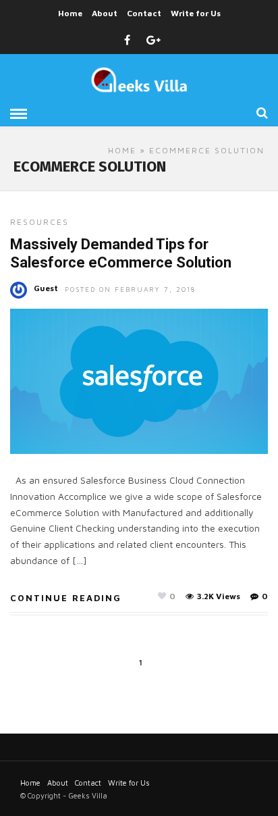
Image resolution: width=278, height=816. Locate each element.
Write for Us (196, 13)
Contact (144, 13)
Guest (46, 288)
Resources (39, 222)
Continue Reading (65, 597)
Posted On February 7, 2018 (130, 289)
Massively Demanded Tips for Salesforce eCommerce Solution (120, 253)
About (104, 13)
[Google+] (153, 40)
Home (70, 13)
